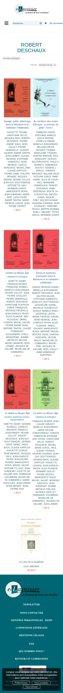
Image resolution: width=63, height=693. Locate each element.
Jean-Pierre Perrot (19, 205)
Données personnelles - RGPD (31, 620)
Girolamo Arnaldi (45, 135)
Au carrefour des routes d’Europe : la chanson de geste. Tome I (45, 124)
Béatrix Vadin (40, 334)
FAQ (31, 644)
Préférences (21, 682)
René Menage (42, 319)
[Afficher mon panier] (45, 23)
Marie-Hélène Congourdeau (43, 431)
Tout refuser (31, 686)
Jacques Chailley (45, 491)
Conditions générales (31, 628)
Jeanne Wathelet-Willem (18, 339)
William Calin (51, 173)
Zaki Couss (38, 438)
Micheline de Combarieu (20, 350)
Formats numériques (11, 58)
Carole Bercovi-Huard (45, 287)
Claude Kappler (16, 170)
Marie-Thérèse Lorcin (17, 201)
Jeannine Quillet (45, 471)
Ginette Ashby (12, 423)
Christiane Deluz (17, 135)
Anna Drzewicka (44, 190)
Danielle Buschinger (45, 144)
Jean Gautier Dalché (48, 294)
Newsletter (31, 604)
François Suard (45, 132)
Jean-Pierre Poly (19, 487)
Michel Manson (14, 343)
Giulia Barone (45, 138)
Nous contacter (31, 613)
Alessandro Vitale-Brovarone (17, 336)
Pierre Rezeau (45, 474)
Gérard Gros (41, 459)
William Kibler (45, 146)
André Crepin (22, 152)
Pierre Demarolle (16, 148)
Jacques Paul (12, 138)
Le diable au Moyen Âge (17, 413)
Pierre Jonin (11, 173)
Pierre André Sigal (17, 142)
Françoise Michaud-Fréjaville (17, 309)
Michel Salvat (22, 322)
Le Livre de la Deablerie (31, 561)
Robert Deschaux (47, 187)
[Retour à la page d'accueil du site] (31, 9)
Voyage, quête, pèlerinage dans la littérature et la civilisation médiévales (17, 124)
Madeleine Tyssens (45, 152)
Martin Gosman (50, 208)
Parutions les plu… (46, 64)
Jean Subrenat (12, 194)
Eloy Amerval (31, 566)
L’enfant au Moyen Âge (17, 272)
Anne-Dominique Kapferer (46, 353)
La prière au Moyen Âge (45, 413)
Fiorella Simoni (45, 140)
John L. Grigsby (42, 211)
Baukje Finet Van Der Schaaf (45, 199)
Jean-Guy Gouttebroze (17, 182)
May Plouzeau (17, 318)
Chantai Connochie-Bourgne (46, 434)
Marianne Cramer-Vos (44, 184)
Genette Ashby (17, 280)
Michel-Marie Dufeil (45, 446)
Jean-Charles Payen (17, 313)
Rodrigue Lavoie (45, 313)
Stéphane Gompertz (18, 160)
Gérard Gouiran (42, 453)
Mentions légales (31, 635)
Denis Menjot (13, 485)
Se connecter (56, 23)
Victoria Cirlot (42, 176)
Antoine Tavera (12, 328)
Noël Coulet (50, 349)
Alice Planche (14, 316)
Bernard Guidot (17, 188)
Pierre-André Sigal (16, 325)
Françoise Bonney (17, 286)
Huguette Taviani (17, 132)
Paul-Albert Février (46, 449)
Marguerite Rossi (17, 191)
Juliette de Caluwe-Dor (17, 472)
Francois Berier (17, 283)
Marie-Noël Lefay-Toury (18, 196)
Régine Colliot (21, 179)
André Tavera (13, 200)
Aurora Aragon (42, 155)
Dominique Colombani (45, 494)
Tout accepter (41, 682)
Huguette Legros (16, 450)
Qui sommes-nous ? (31, 651)
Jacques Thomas (45, 149)
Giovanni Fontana (42, 203)
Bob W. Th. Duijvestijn (46, 193)
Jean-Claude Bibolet (48, 423)
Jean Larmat (12, 155)
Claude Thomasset (20, 330)
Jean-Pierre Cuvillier (18, 294)
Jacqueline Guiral (45, 304)
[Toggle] (6, 22)
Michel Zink (23, 167)
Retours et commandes (31, 659)
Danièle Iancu (50, 310)
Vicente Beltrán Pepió (44, 160)
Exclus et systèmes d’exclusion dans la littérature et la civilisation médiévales (46, 277)
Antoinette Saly (16, 185)
